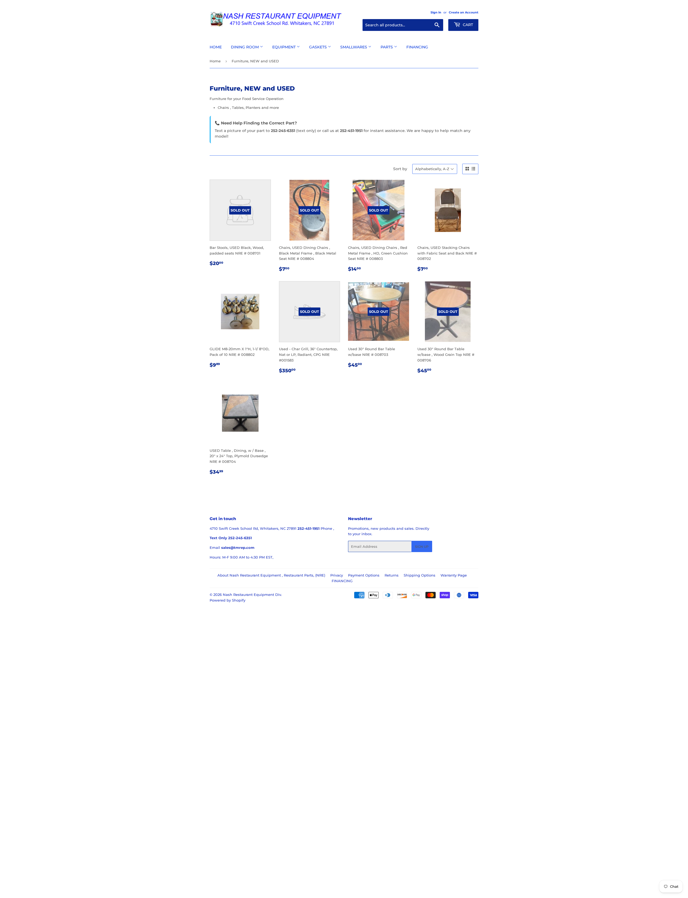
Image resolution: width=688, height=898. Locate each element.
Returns (392, 575)
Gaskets (318, 47)
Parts (387, 47)
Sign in (436, 12)
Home (216, 47)
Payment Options (363, 575)
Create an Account (463, 12)
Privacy (336, 575)
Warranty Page (453, 575)
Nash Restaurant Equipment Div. (252, 594)
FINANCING (342, 581)
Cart (467, 24)
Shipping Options (419, 575)
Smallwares (354, 47)
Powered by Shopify (227, 600)
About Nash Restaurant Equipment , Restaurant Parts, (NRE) (271, 575)
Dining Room (245, 47)
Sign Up (422, 547)
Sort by (400, 168)
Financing (417, 47)
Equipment (284, 47)
